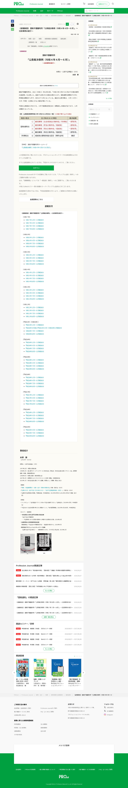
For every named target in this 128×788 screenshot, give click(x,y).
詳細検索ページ (95, 114)
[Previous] (14, 672)
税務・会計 (39, 15)
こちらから (46, 46)
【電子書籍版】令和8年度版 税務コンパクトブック (74, 681)
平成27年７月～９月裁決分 (35, 401)
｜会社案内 (18, 769)
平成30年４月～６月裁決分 (35, 345)
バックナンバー (95, 117)
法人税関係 (44, 724)
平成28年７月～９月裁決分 (35, 383)
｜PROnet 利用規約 (30, 769)
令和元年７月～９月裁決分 (35, 331)
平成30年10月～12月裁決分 (35, 351)
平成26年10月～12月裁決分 (35, 421)
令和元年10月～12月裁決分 (35, 334)
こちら (56, 85)
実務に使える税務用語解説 (23, 720)
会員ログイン (103, 4)
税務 (34, 11)
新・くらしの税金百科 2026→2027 (22, 680)
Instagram (110, 715)
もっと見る (48, 591)
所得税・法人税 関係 (20, 728)
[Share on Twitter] (12, 26)
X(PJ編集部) (110, 711)
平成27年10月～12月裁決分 (35, 404)
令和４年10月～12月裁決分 (35, 281)
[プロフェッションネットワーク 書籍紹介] (27, 554)
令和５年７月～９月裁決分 (35, 261)
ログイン (36, 168)
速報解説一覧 (32, 42)
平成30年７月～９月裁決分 (35, 348)
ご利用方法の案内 (20, 704)
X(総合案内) (110, 707)
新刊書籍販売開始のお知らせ (76, 711)
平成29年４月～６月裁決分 (35, 363)
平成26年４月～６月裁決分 (35, 415)
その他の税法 (18, 735)
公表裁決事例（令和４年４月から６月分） (36, 147)
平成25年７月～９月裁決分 (35, 433)
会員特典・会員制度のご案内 (22, 708)
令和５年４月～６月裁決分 (35, 258)
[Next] (83, 672)
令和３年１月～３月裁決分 (35, 290)
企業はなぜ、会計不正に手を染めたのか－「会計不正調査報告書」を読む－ (42, 490)
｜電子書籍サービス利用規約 (86, 769)
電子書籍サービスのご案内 (22, 712)
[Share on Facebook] (12, 22)
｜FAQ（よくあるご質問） (105, 769)
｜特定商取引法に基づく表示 (66, 769)
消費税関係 (17, 731)
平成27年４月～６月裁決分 (35, 398)
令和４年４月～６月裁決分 (35, 275)
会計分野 (43, 731)
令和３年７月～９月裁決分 (35, 296)
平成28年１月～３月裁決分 (35, 377)
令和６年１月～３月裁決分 (35, 237)
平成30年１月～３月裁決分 (35, 342)
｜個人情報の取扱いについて (46, 769)
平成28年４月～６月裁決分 (35, 380)
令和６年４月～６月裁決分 (35, 240)
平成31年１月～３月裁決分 (35, 325)
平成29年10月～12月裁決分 (35, 369)
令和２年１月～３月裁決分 (35, 307)
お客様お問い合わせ (20, 715)
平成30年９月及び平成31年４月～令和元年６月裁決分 (44, 328)
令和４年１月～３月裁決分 (35, 272)
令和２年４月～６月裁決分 (35, 310)
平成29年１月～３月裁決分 (35, 360)
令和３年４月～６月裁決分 (35, 293)
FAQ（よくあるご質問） (48, 712)
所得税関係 (17, 724)
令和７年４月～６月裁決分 (35, 223)
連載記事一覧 (94, 120)
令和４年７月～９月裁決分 (35, 278)
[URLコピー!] (12, 30)
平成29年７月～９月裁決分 (35, 366)
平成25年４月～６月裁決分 (35, 430)
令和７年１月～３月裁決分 (35, 220)
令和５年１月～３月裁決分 (35, 255)
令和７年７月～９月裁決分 (35, 226)
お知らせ (43, 42)
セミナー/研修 (65, 4)
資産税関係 (44, 728)
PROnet (16, 15)
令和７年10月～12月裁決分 (35, 229)
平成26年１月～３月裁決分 (35, 412)
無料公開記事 (94, 124)
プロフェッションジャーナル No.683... (79, 714)
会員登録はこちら (36, 199)
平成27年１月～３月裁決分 (35, 395)
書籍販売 (52, 4)
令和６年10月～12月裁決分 (35, 246)
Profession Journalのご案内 (49, 708)
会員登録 (91, 4)
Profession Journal (36, 4)
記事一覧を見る (49, 617)
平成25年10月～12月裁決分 (35, 436)
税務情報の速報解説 (57, 15)
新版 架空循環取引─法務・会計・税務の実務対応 (35, 487)
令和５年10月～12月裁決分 (35, 264)
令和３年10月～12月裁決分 (35, 299)
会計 (41, 11)
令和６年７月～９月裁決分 (35, 243)
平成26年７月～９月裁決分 (35, 418)
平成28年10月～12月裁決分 (35, 386)
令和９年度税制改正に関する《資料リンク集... (81, 707)
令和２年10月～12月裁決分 (35, 316)
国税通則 (68, 15)
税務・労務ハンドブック (40, 680)
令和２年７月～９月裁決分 (35, 313)
